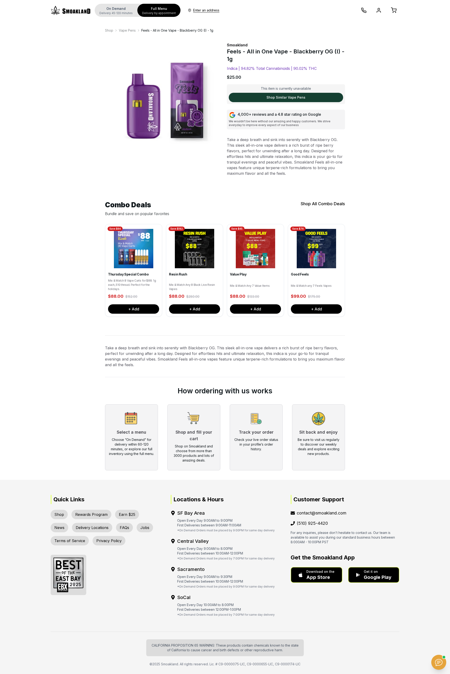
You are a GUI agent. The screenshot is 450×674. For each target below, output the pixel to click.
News (59, 527)
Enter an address (206, 10)
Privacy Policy (109, 540)
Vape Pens (127, 30)
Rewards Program (91, 514)
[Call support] (363, 10)
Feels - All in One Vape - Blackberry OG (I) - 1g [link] (177, 30)
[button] (316, 575)
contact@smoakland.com (321, 512)
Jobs (144, 527)
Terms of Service (69, 540)
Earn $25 (127, 514)
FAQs (124, 527)
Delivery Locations (92, 527)
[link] (109, 30)
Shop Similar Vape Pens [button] (285, 97)
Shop (109, 30)
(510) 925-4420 (312, 523)
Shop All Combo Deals (323, 203)
